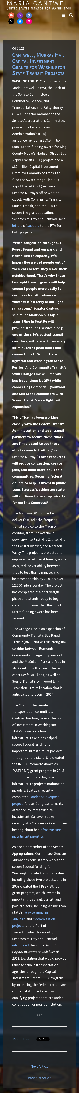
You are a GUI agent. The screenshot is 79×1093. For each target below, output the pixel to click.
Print (15, 1038)
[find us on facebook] (29, 15)
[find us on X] (11, 21)
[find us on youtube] (11, 15)
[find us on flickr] (29, 21)
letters (17, 225)
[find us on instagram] (20, 15)
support (33, 225)
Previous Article (39, 1077)
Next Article (39, 1066)
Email (26, 1038)
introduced (20, 945)
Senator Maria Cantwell (39, 5)
